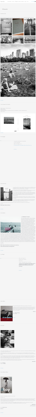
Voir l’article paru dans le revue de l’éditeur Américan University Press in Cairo (23, 145)
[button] (11, 1)
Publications (22, 1)
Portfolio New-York (3, 13)
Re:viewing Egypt (3, 136)
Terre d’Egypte (3, 254)
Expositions (19, 1)
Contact (27, 1)
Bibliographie (16, 1)
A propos (25, 1)
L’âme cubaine (2, 325)
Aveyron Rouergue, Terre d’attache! (5, 104)
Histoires (13, 1)
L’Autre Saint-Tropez (3, 183)
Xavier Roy (3, 1)
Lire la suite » (2, 100)
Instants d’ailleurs (9, 1)
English (33, 1)
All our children (3, 301)
